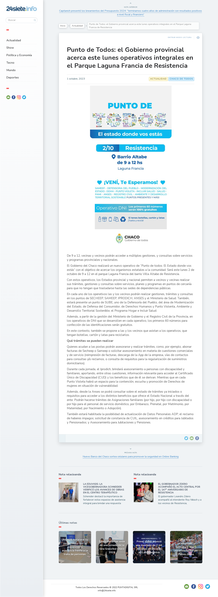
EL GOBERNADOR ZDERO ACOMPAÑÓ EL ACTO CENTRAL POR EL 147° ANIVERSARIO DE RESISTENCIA (179, 488)
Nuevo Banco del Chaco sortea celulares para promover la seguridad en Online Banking (131, 456)
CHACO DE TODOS (181, 78)
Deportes (12, 77)
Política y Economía (19, 55)
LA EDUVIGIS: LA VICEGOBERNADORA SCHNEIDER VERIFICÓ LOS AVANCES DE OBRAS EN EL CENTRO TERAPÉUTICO (103, 488)
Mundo (11, 70)
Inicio (62, 25)
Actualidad (13, 40)
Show (10, 48)
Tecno (10, 63)
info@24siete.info (107, 590)
